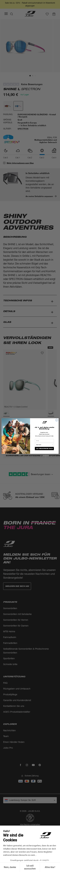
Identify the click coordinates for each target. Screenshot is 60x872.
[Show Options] (52, 444)
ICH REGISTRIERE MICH (44, 448)
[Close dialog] (56, 420)
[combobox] (44, 444)
